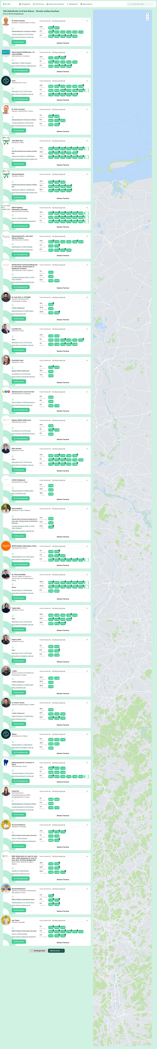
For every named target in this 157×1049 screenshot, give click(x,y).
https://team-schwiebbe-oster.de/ (22, 94)
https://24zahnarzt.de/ (19, 314)
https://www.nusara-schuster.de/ (22, 249)
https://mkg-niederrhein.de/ (21, 873)
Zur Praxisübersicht (21, 70)
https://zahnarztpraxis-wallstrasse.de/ (24, 66)
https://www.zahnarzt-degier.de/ (22, 405)
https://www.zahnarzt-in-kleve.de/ (23, 37)
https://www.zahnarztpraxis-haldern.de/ (24, 159)
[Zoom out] (147, 16)
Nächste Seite (55, 951)
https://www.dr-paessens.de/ (21, 559)
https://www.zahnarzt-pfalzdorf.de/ (23, 282)
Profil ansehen (19, 42)
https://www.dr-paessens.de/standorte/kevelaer (25, 221)
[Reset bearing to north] (147, 19)
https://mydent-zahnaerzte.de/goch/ (23, 376)
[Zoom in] (147, 14)
